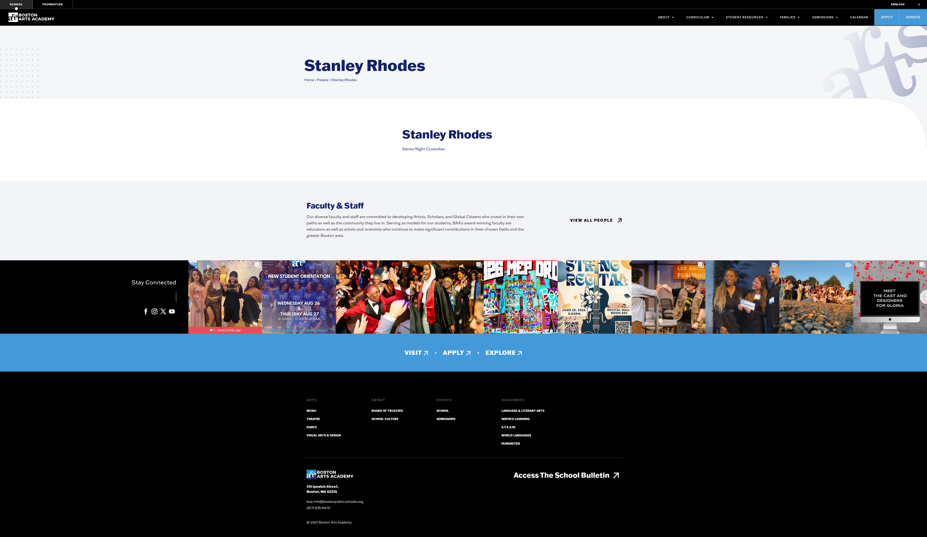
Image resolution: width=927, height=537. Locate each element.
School (16, 4)
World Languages (516, 435)
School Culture (385, 419)
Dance (312, 427)
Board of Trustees (387, 411)
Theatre (313, 419)
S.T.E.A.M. (508, 427)
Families (787, 17)
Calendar (859, 17)
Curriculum (697, 17)
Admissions (823, 17)
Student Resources (744, 17)
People (322, 80)
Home (309, 80)
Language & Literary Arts (522, 411)
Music (311, 411)
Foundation (52, 4)
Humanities (510, 443)
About (664, 17)
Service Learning (515, 419)
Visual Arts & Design (324, 435)
